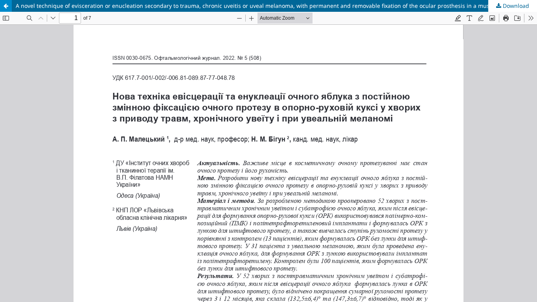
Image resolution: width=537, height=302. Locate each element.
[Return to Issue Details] (6, 6)
